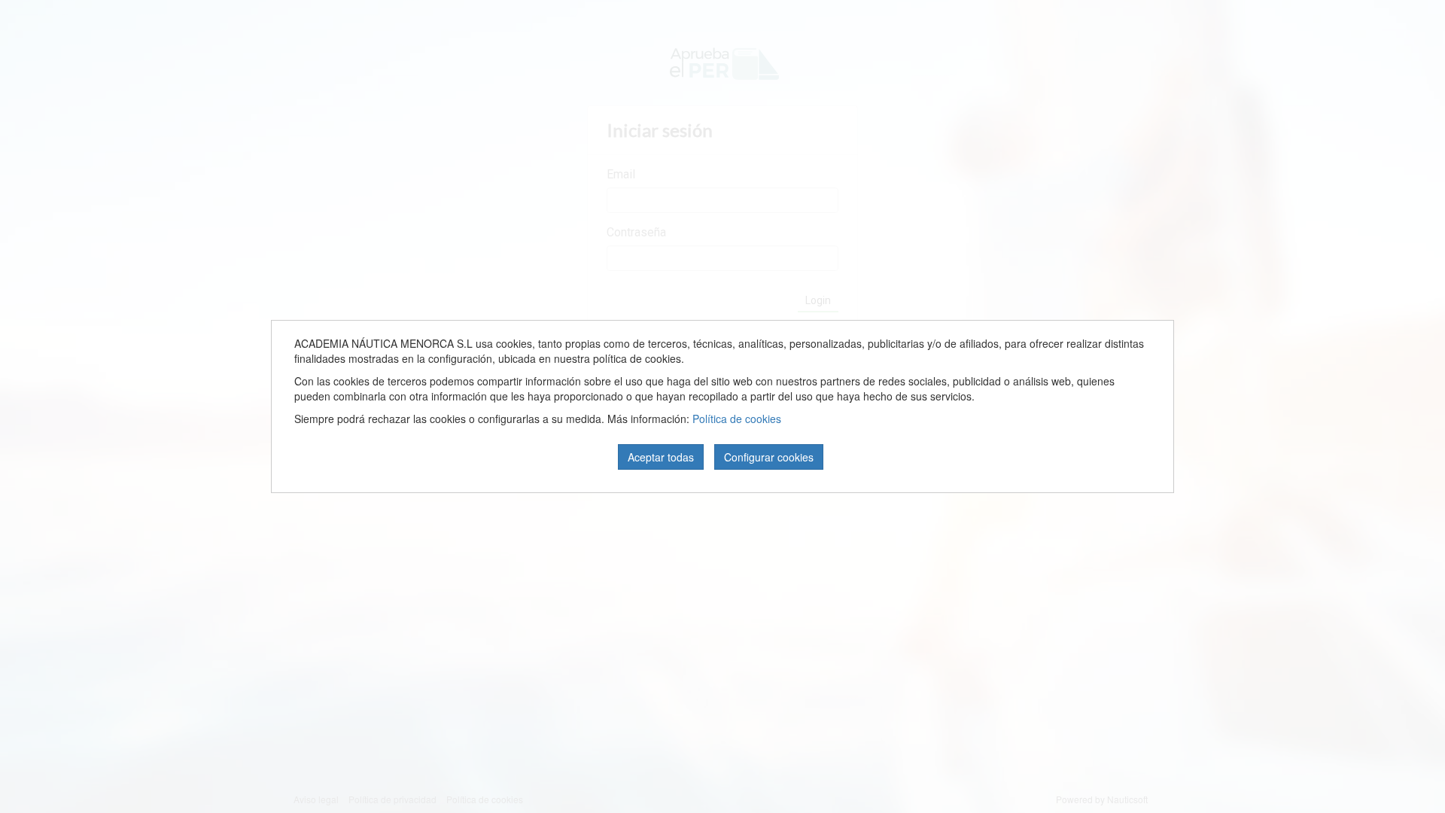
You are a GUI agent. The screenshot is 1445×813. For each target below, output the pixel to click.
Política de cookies (736, 418)
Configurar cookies (769, 456)
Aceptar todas (661, 456)
